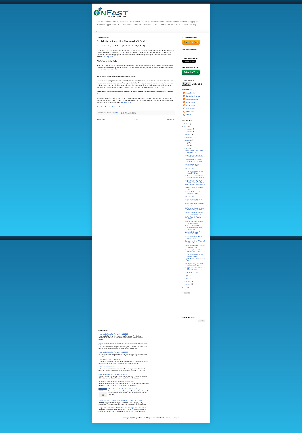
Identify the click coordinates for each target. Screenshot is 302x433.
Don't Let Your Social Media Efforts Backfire (194, 151)
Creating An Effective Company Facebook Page (195, 246)
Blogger (176, 418)
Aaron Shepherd (191, 93)
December (189, 129)
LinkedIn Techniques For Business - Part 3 (193, 165)
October (188, 134)
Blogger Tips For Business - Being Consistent (194, 222)
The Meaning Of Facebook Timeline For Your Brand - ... (195, 160)
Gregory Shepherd (192, 99)
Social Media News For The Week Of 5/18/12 (194, 200)
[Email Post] (122, 112)
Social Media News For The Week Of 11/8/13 (113, 374)
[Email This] (126, 113)
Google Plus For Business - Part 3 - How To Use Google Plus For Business (122, 408)
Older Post (170, 119)
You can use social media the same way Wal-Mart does (116, 381)
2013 (185, 124)
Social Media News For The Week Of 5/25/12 (194, 172)
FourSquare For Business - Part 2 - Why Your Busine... (194, 156)
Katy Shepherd (190, 108)
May (187, 148)
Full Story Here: (108, 57)
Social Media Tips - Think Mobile (110, 359)
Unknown (189, 114)
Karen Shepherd (191, 102)
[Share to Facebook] (133, 113)
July (186, 143)
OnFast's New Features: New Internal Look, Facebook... (194, 209)
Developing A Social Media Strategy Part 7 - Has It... (193, 250)
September (189, 137)
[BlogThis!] (128, 113)
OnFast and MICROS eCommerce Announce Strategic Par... (193, 227)
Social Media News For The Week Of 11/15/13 (113, 334)
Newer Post (101, 119)
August (187, 140)
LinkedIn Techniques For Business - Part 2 (193, 192)
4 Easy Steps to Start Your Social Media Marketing (124, 389)
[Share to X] (131, 113)
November (189, 132)
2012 (185, 126)
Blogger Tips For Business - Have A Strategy (194, 268)
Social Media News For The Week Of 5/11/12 (194, 237)
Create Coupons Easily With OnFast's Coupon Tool (194, 213)
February (188, 281)
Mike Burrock (190, 111)
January (188, 284)
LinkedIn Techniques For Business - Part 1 (193, 233)
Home (97, 31)
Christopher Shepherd (193, 96)
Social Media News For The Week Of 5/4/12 (194, 255)
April (187, 276)
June (187, 145)
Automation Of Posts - (192, 272)
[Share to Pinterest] (135, 113)
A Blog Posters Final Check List (195, 185)
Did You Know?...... (191, 168)
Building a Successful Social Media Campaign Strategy (194, 176)
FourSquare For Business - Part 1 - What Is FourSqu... (194, 181)
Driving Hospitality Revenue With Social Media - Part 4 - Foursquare (120, 400)
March (187, 278)
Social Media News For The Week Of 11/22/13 (113, 352)
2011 (185, 287)
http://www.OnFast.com (119, 107)
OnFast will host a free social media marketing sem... (194, 264)
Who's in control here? (107, 367)
